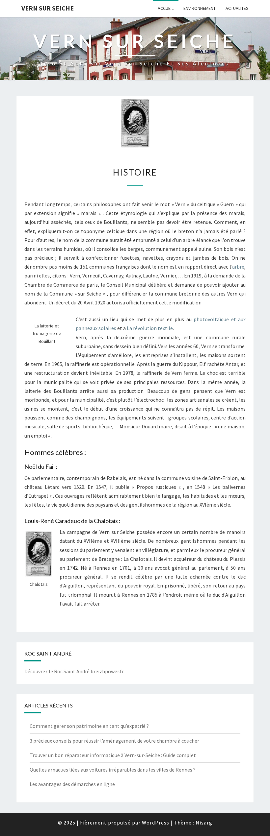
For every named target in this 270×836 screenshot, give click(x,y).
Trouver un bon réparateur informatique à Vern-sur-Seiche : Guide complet (113, 755)
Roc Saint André (72, 671)
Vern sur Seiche (47, 8)
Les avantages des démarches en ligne (72, 784)
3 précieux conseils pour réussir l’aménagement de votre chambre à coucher (114, 740)
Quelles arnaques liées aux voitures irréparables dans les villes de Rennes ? (113, 769)
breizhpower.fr (107, 671)
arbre (238, 266)
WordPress (155, 822)
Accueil (166, 8)
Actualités (237, 8)
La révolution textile (150, 328)
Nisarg (204, 822)
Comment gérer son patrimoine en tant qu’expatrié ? (89, 726)
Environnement (199, 8)
